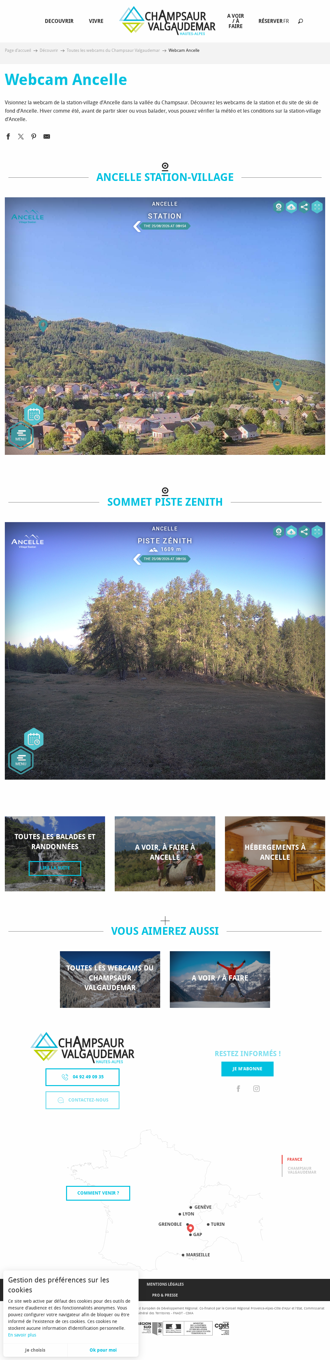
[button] (300, 21)
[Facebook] (238, 1089)
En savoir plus (22, 1335)
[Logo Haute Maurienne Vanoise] (82, 1047)
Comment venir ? (98, 1193)
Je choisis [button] (35, 1350)
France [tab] (294, 1159)
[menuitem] (60, 21)
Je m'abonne (247, 1069)
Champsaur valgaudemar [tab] (302, 1170)
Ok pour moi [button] (103, 1350)
